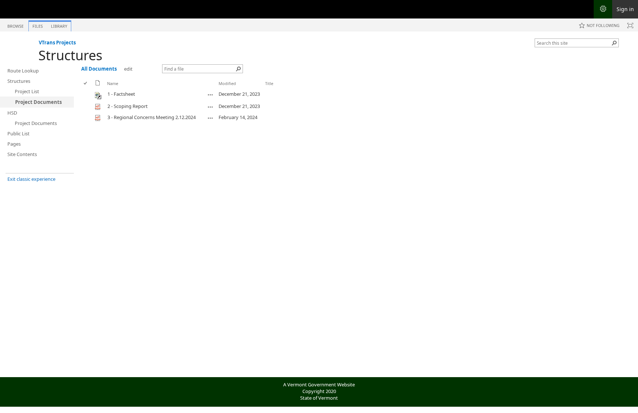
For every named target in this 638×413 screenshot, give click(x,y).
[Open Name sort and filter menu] (110, 89)
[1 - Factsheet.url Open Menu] (210, 95)
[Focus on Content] (630, 25)
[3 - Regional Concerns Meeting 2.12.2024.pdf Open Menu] (210, 118)
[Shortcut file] (98, 97)
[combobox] (574, 43)
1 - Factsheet (121, 94)
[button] (614, 43)
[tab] (15, 24)
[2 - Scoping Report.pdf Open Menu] (210, 107)
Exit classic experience (31, 179)
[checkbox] (85, 83)
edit (128, 68)
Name (112, 83)
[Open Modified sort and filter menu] (221, 89)
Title (269, 83)
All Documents (99, 68)
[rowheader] (87, 95)
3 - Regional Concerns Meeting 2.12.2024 (151, 117)
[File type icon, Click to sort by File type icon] (98, 84)
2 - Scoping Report (127, 106)
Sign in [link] (625, 9)
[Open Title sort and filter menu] (268, 89)
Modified (227, 83)
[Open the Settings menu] (603, 9)
